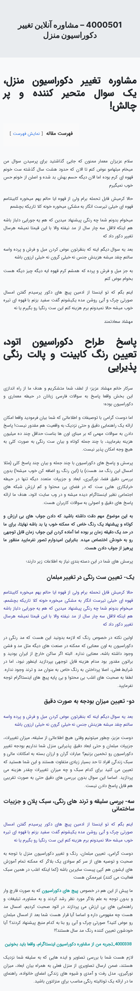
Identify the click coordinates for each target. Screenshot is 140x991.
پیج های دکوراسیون (60, 890)
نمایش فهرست (26, 133)
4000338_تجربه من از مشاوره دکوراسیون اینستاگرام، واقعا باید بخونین (68, 944)
